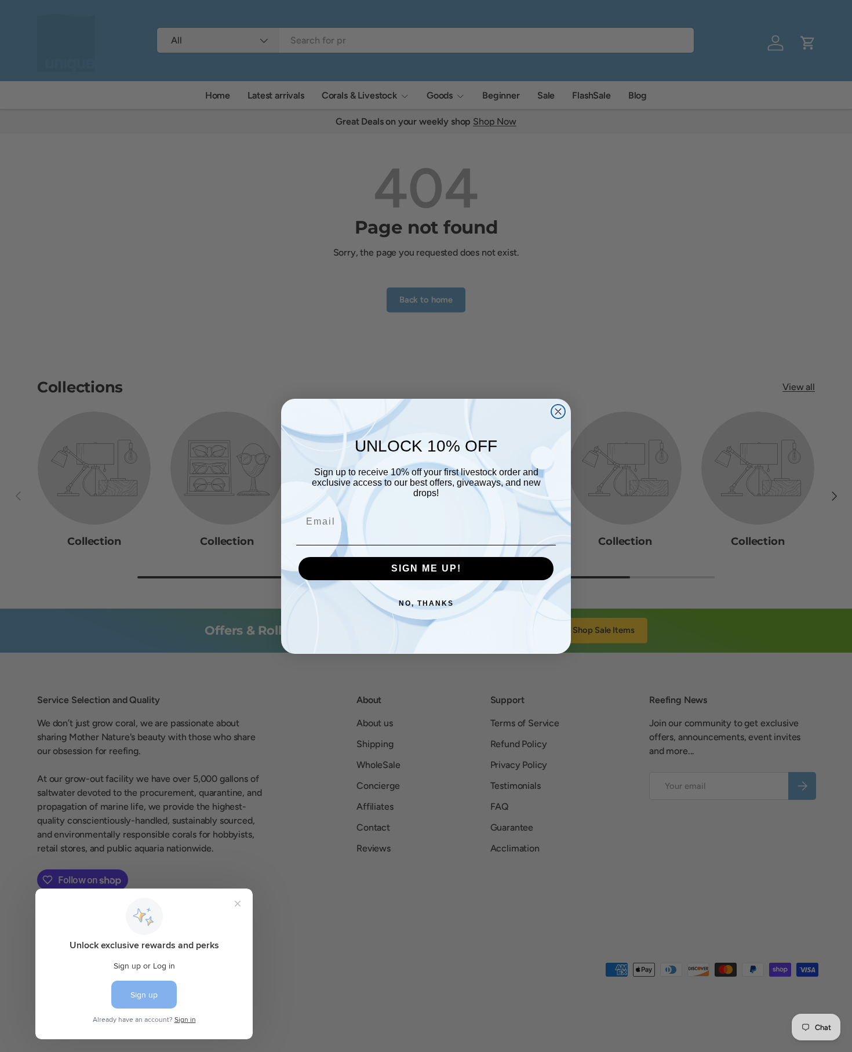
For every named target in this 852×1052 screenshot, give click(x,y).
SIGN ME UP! (426, 568)
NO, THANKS (426, 603)
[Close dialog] (558, 411)
